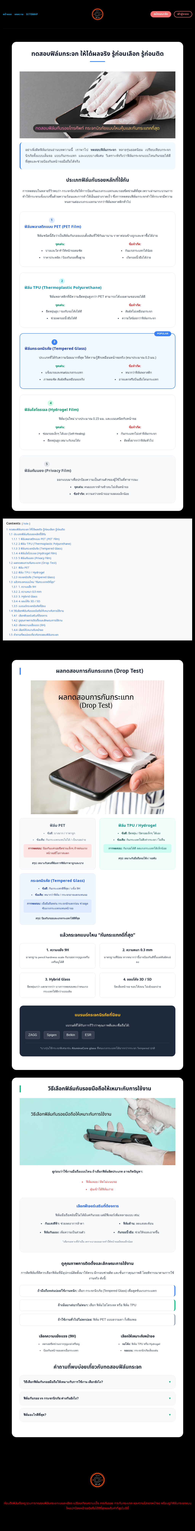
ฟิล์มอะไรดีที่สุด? (97, 1414)
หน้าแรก (7, 14)
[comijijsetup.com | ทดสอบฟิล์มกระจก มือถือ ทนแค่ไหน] (97, 14)
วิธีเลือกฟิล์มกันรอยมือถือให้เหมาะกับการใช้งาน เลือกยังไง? (97, 1381)
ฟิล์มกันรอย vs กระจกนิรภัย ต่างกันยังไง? (97, 1398)
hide (26, 524)
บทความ (19, 14)
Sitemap (32, 14)
